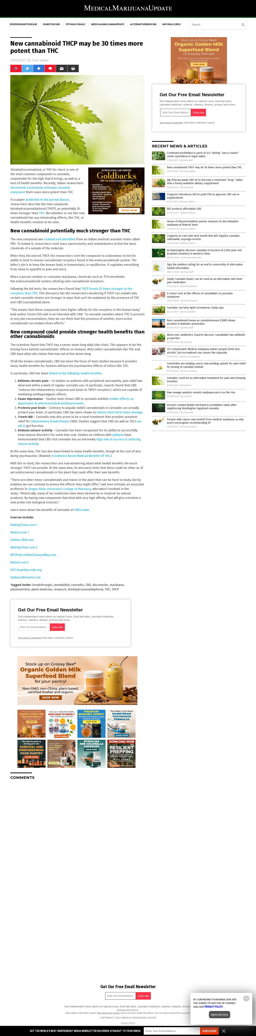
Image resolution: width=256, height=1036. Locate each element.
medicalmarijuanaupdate (107, 24)
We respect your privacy (108, 1013)
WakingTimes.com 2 (23, 547)
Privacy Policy (128, 1023)
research (60, 589)
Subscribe (209, 1031)
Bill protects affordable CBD (184, 208)
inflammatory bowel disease (50, 421)
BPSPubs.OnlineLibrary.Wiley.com (33, 555)
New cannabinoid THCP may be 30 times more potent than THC (204, 167)
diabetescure (51, 24)
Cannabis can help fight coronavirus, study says (195, 307)
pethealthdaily (75, 24)
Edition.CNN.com (22, 540)
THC (41, 213)
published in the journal (47, 199)
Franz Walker (40, 60)
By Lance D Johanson (190, 356)
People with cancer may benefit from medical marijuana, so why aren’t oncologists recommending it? (205, 421)
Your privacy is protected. (29, 638)
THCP (115, 589)
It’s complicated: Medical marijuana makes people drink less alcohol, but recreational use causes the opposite (203, 351)
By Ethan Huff (186, 160)
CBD (88, 585)
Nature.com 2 (19, 562)
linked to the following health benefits (75, 373)
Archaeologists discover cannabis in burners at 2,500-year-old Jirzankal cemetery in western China (204, 252)
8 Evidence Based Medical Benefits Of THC (81, 456)
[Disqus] (77, 830)
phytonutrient (20, 589)
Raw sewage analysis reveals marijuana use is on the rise (201, 392)
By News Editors (187, 213)
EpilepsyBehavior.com (25, 577)
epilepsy (118, 435)
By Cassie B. (186, 342)
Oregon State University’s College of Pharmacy (59, 489)
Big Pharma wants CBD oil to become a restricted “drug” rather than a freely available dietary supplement (205, 181)
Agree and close (219, 1014)
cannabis (77, 585)
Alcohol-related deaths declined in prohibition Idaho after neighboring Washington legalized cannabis (202, 406)
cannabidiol (61, 585)
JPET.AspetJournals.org (26, 570)
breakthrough (42, 585)
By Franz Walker (188, 171)
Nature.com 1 (19, 532)
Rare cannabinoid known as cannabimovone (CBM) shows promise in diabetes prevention (201, 322)
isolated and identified (60, 239)
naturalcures (171, 24)
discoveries (100, 585)
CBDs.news (81, 510)
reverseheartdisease (23, 24)
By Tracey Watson (189, 371)
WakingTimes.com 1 (23, 525)
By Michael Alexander (191, 257)
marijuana (117, 585)
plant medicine (41, 589)
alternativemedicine (143, 24)
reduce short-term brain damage (119, 412)
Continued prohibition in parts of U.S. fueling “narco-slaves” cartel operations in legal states (203, 154)
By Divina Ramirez (188, 286)
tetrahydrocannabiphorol (85, 589)
